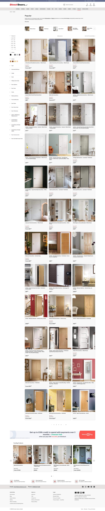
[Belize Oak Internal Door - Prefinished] (36, 370)
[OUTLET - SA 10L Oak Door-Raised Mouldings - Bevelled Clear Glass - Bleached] (60, 370)
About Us (33, 494)
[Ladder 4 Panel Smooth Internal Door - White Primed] (60, 50)
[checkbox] (16, 38)
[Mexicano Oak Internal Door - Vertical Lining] (60, 305)
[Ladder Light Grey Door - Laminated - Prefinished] (60, 177)
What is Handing (13, 501)
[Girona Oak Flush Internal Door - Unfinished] (60, 400)
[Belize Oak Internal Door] (60, 82)
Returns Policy (34, 501)
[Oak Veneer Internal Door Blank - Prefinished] (36, 400)
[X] (94, 487)
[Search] (64, 5)
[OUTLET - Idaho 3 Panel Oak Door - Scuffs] (83, 400)
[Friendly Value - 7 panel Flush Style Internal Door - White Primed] (36, 177)
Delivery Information (35, 499)
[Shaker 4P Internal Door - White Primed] (83, 338)
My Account (12, 494)
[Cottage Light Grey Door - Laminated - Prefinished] (83, 145)
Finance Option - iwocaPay (58, 499)
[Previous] (11, 461)
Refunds (85, 509)
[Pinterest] (91, 487)
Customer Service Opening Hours (16, 503)
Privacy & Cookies (56, 498)
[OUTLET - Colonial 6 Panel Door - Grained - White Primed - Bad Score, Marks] (36, 114)
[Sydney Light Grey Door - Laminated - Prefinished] (83, 177)
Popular (14, 11)
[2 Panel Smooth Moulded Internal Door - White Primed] (36, 50)
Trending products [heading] (18, 443)
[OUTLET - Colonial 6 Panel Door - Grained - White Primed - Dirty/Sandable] (60, 114)
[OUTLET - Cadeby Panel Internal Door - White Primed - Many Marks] (83, 82)
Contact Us (33, 498)
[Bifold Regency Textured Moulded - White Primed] (83, 210)
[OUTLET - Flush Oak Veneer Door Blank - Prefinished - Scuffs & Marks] (36, 275)
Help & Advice (89, 0)
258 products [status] (60, 36)
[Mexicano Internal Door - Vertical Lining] (36, 243)
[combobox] (75, 5)
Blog (85, 0)
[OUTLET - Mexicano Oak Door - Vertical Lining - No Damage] (83, 275)
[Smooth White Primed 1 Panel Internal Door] (36, 82)
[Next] (94, 461)
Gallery (94, 0)
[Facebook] (83, 487)
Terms (82, 509)
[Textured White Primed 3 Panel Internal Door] (83, 50)
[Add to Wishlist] (46, 40)
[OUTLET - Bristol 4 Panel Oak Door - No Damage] (83, 305)
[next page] (68, 425)
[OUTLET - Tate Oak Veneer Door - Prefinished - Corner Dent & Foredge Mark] (60, 243)
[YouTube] (88, 487)
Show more (27, 21)
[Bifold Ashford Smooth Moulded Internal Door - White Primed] (60, 210)
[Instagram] (86, 487)
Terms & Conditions (57, 494)
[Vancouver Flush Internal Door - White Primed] (36, 210)
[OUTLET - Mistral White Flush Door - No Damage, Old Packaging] (60, 275)
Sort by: (89, 36)
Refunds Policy (56, 496)
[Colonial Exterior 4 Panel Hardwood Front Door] (82, 454)
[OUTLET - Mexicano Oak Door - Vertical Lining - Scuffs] (36, 305)
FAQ (32, 496)
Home (11, 11)
